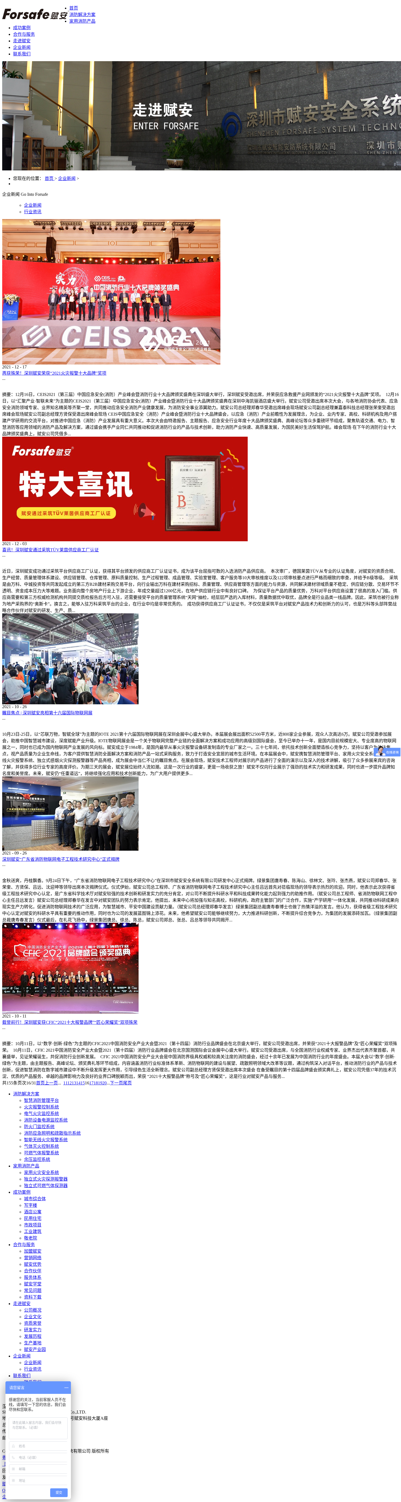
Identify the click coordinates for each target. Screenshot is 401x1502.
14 (78, 1083)
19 (100, 1083)
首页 (73, 8)
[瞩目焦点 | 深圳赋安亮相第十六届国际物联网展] (70, 702)
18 (96, 1083)
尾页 (127, 1083)
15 (82, 1083)
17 (91, 1083)
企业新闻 (67, 178)
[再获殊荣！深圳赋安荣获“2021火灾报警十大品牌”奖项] (111, 363)
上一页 (51, 1083)
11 (65, 1083)
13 (74, 1083)
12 (69, 1083)
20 (104, 1083)
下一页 (116, 1083)
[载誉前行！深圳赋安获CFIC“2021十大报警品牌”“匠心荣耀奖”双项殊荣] (70, 1012)
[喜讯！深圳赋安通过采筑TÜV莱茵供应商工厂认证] (125, 539)
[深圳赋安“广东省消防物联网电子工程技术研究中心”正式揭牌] (70, 849)
